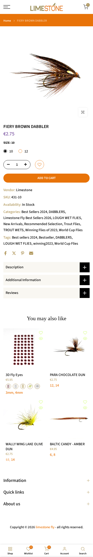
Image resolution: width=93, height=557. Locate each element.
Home (7, 20)
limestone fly (45, 527)
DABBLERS (57, 211)
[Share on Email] (31, 253)
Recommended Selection (43, 223)
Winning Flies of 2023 (41, 230)
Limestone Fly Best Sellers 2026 (27, 217)
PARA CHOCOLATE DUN (67, 374)
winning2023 (43, 243)
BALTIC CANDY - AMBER (67, 444)
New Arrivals (13, 223)
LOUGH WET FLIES (67, 217)
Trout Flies (72, 223)
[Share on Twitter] (14, 253)
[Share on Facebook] (5, 253)
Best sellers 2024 (24, 237)
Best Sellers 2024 (34, 211)
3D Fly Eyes (14, 374)
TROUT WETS (13, 230)
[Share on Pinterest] (23, 253)
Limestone (24, 190)
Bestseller (46, 237)
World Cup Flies (71, 230)
